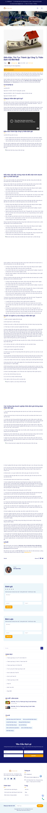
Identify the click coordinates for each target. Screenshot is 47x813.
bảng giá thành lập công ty (24, 722)
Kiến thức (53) (10, 687)
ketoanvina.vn (27, 552)
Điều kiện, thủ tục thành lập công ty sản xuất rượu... (24, 701)
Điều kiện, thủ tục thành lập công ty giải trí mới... (23, 706)
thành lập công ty (10, 730)
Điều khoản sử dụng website (10, 795)
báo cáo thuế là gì (22, 724)
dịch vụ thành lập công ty (26, 727)
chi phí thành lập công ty (11, 722)
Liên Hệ (26, 789)
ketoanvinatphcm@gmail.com (17, 3)
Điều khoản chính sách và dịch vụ (23, 810)
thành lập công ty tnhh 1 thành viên (13, 719)
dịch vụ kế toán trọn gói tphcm (12, 727)
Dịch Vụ (26, 795)
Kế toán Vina (14, 63)
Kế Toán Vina (22, 808)
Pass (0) (9, 683)
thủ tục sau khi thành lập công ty (30, 719)
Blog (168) (9, 691)
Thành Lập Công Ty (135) (12, 680)
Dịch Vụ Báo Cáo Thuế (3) (13, 672)
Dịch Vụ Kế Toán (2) (11, 676)
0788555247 (9, 1)
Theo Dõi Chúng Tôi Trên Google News (12, 65)
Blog (9, 20)
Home (5, 20)
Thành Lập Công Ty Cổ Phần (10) (14, 665)
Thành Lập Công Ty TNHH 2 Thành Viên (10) (17, 661)
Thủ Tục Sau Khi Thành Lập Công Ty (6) (16, 668)
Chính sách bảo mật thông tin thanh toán (13, 792)
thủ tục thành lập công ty (11, 724)
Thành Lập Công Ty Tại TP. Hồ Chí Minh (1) (16, 657)
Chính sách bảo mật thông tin (10, 789)
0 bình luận (30, 63)
